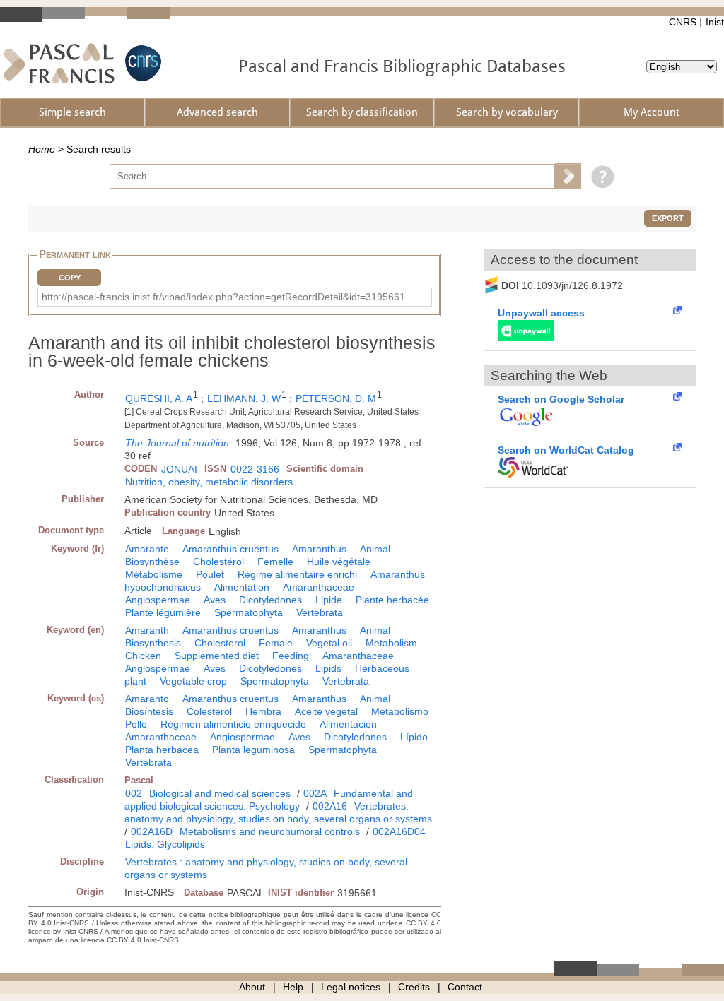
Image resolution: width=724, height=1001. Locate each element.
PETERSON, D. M (336, 398)
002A (315, 793)
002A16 (330, 806)
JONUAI (179, 469)
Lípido (414, 736)
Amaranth (147, 630)
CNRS (682, 22)
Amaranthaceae (318, 587)
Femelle (275, 561)
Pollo (136, 724)
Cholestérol (218, 561)
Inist (715, 22)
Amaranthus (319, 549)
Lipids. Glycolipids (165, 844)
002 (133, 793)
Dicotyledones (270, 599)
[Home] (59, 63)
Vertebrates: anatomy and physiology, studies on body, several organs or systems (278, 812)
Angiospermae (157, 599)
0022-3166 (254, 469)
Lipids (328, 668)
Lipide (328, 599)
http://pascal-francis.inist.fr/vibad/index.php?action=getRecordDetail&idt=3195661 (223, 296)
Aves (215, 599)
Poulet (210, 574)
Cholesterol (219, 642)
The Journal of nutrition (177, 443)
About (252, 987)
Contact (465, 987)
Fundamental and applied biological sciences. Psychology (268, 800)
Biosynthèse (152, 561)
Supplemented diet (217, 655)
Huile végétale (338, 561)
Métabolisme (153, 574)
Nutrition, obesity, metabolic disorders (209, 481)
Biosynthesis (153, 642)
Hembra (263, 711)
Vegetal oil (329, 642)
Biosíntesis (149, 711)
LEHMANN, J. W (244, 398)
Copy (70, 277)
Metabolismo (399, 711)
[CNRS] (141, 63)
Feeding (290, 655)
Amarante (147, 549)
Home (41, 149)
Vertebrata (319, 612)
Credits (414, 987)
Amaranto (147, 698)
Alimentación (348, 724)
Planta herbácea (162, 749)
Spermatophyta (248, 612)
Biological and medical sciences (220, 793)
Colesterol (209, 711)
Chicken (143, 655)
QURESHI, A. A (158, 398)
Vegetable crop (193, 681)
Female (276, 642)
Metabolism (391, 642)
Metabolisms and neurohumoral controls (270, 831)
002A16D (152, 831)
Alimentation (241, 587)
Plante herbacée (392, 599)
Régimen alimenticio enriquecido (233, 724)
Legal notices (350, 987)
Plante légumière (163, 612)
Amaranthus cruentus (230, 549)
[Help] (599, 176)
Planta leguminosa (253, 749)
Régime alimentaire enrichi (297, 574)
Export (668, 218)
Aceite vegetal (326, 711)
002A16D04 (399, 831)
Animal (375, 549)
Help (293, 987)
